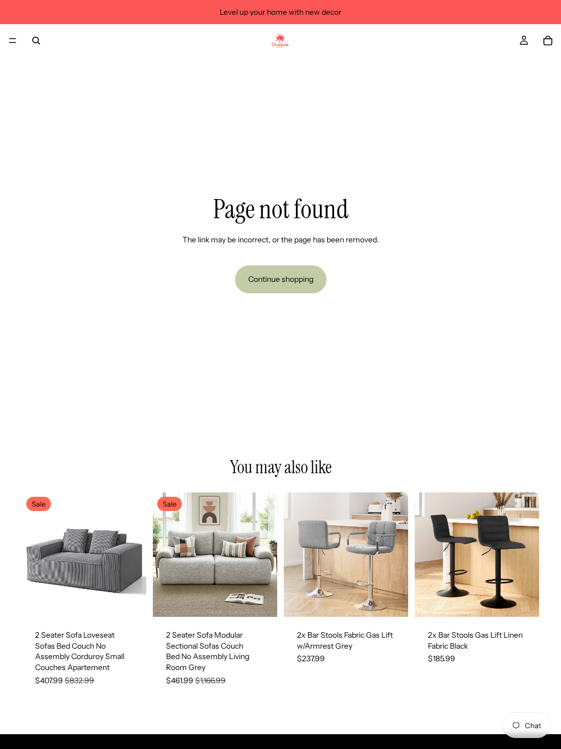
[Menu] (12, 40)
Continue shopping (280, 279)
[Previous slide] (34, 555)
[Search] (36, 41)
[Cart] (548, 41)
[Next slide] (134, 555)
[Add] (129, 600)
